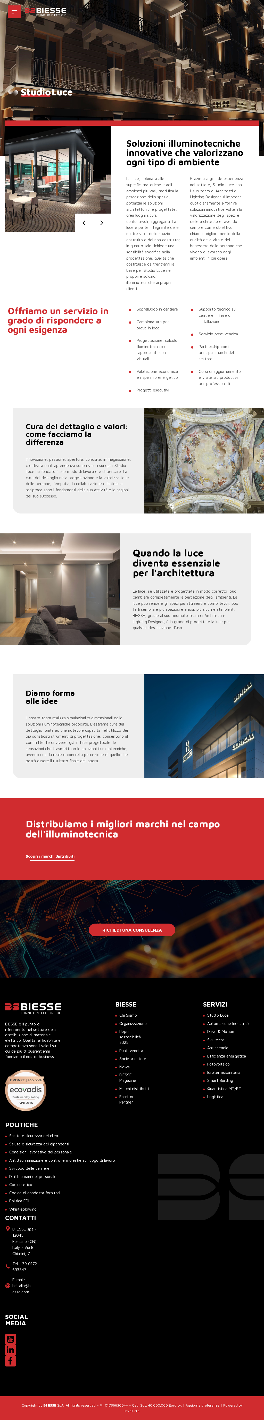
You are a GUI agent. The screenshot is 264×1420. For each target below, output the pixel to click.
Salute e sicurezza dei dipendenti (39, 1144)
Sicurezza (215, 1039)
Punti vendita (131, 1050)
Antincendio (217, 1047)
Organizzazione (133, 1023)
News (124, 1066)
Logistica (215, 1096)
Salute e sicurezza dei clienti (35, 1135)
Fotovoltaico (218, 1064)
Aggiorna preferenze (202, 1405)
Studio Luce (218, 1015)
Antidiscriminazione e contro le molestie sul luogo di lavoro (62, 1160)
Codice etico (20, 1184)
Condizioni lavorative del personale (40, 1152)
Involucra (132, 1411)
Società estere (132, 1058)
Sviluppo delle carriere (29, 1168)
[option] (58, 179)
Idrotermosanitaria (223, 1072)
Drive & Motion (220, 1031)
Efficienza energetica (226, 1056)
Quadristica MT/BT (224, 1088)
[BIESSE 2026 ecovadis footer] (25, 1090)
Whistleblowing (23, 1209)
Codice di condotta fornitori (34, 1192)
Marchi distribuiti (134, 1088)
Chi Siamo (128, 1015)
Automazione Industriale (229, 1023)
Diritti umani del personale (32, 1176)
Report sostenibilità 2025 (130, 1037)
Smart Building (220, 1080)
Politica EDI (19, 1200)
